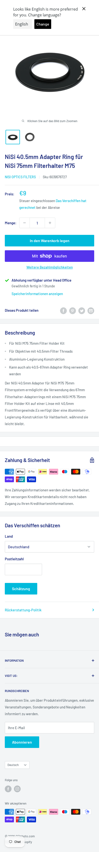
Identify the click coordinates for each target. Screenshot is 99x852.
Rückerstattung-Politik (23, 610)
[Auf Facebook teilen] (63, 310)
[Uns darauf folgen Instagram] (17, 789)
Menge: (10, 223)
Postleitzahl (14, 559)
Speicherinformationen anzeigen (37, 293)
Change (42, 24)
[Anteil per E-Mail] (90, 310)
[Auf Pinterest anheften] (72, 310)
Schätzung (21, 588)
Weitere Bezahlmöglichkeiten (49, 267)
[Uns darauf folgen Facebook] (8, 789)
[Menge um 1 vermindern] (24, 223)
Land (9, 536)
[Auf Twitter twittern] (81, 310)
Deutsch (13, 765)
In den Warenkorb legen (49, 240)
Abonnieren (22, 742)
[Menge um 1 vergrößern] (50, 223)
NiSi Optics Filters (20, 177)
